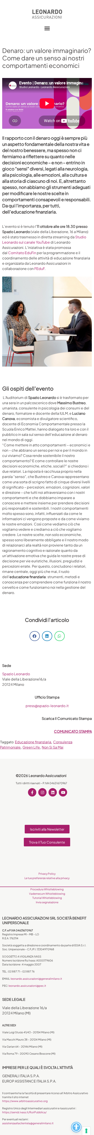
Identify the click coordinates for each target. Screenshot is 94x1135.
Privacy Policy (47, 873)
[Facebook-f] (32, 792)
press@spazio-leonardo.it (47, 705)
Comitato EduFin (22, 252)
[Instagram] (42, 792)
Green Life (31, 747)
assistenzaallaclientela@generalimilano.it (28, 1123)
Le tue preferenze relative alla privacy (47, 878)
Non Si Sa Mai (52, 747)
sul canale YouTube (34, 242)
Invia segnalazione (47, 902)
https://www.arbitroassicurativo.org (25, 1101)
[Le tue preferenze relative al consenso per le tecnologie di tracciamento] (86, 1131)
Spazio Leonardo (16, 674)
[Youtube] (63, 792)
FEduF (39, 268)
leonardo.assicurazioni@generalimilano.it (36, 978)
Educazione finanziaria (33, 742)
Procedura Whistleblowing (47, 889)
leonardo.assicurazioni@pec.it (27, 985)
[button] (47, 28)
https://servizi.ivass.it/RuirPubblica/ (24, 1112)
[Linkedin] (53, 792)
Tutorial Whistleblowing (47, 898)
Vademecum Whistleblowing (47, 893)
